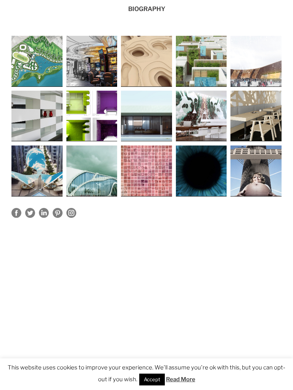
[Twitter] (30, 213)
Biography (146, 9)
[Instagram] (71, 213)
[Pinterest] (57, 213)
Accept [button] (152, 379)
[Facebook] (16, 213)
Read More (180, 379)
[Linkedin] (44, 213)
